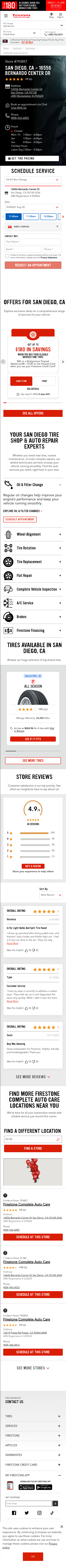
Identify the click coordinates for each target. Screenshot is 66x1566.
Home (6, 48)
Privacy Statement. (49, 258)
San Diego (30, 48)
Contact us (14, 1401)
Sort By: (43, 889)
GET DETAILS (27, 42)
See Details (33, 389)
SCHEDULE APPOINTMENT (20, 519)
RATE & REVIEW (33, 866)
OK (33, 1556)
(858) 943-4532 (11, 1287)
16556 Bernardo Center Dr (15, 53)
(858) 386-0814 (11, 1345)
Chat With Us (18, 108)
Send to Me (21, 381)
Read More (12, 943)
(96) (25, 1268)
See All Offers (33, 413)
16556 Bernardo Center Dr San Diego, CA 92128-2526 (32, 1218)
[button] (26, 950)
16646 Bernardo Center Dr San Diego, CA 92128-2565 (32, 1275)
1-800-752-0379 (55, 35)
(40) (30, 79)
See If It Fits (33, 739)
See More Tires (33, 760)
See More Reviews (31, 1077)
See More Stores (31, 1368)
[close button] (61, 1526)
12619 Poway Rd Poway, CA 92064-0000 (25, 1333)
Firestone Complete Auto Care (26, 1204)
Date (7, 202)
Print (44, 381)
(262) (45, 709)
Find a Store (58, 1139)
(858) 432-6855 (20, 118)
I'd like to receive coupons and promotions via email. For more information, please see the (35, 256)
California (17, 48)
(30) (24, 1325)
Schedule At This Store (33, 1237)
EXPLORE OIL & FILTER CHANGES (21, 511)
